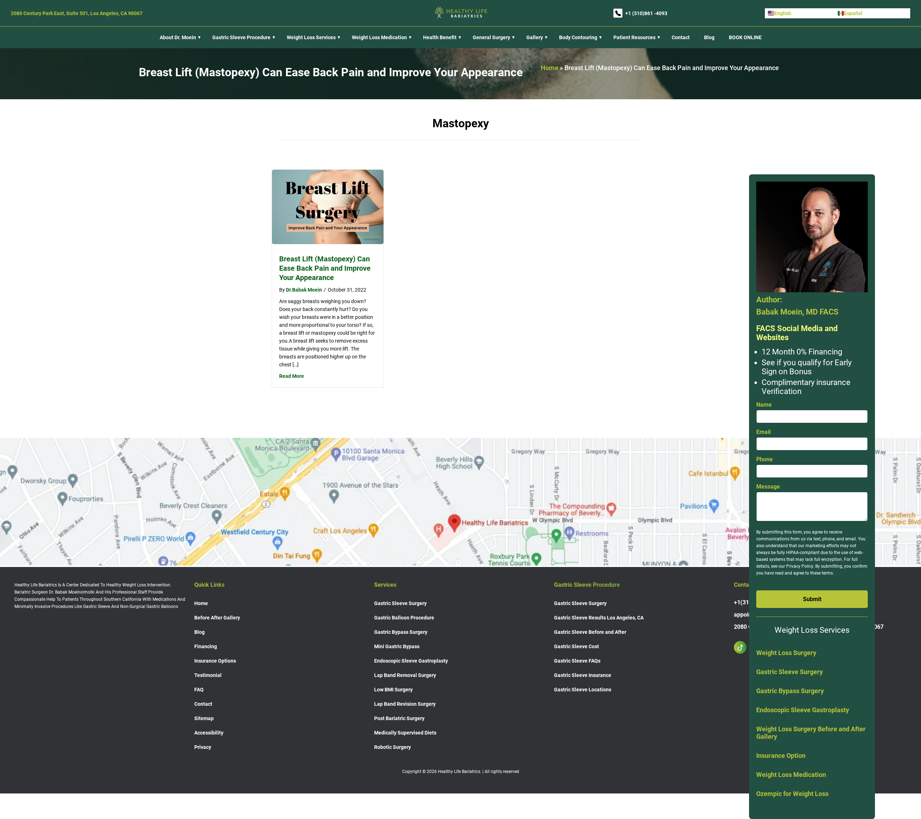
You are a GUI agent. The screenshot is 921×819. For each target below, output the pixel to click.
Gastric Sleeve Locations (582, 689)
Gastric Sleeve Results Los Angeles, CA (599, 618)
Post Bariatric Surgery (399, 718)
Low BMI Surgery (393, 689)
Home (549, 68)
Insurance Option (781, 755)
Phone (764, 459)
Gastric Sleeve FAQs (577, 661)
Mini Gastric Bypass (396, 646)
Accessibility (208, 733)
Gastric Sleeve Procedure (241, 37)
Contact (681, 37)
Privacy (202, 747)
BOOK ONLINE (745, 37)
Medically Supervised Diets (405, 733)
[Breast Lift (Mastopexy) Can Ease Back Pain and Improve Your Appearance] (328, 242)
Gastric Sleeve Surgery (789, 672)
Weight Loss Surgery (786, 652)
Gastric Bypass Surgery (790, 691)
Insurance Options (215, 661)
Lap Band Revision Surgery (405, 704)
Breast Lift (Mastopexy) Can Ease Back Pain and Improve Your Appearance (325, 268)
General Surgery (491, 37)
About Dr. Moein (178, 37)
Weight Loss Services (311, 37)
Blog (709, 37)
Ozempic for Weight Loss (792, 793)
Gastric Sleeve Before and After (590, 632)
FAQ (199, 689)
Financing (205, 646)
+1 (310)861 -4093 (646, 13)
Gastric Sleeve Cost (576, 646)
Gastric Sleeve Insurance (582, 675)
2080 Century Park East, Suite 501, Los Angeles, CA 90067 (76, 13)
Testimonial (208, 675)
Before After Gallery (217, 618)
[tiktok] (744, 647)
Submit (812, 599)
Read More (291, 376)
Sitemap (204, 718)
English (782, 13)
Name (764, 404)
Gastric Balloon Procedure (404, 618)
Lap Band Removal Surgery (405, 675)
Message (768, 486)
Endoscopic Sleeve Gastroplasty (802, 710)
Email (763, 432)
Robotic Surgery (392, 747)
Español (853, 13)
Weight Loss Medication (791, 774)
